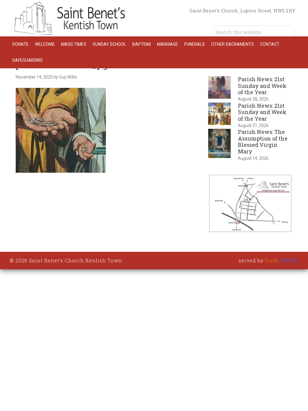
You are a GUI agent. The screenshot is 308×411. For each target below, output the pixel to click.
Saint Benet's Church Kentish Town (70, 18)
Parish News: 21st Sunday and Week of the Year (262, 86)
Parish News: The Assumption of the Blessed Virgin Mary (263, 141)
